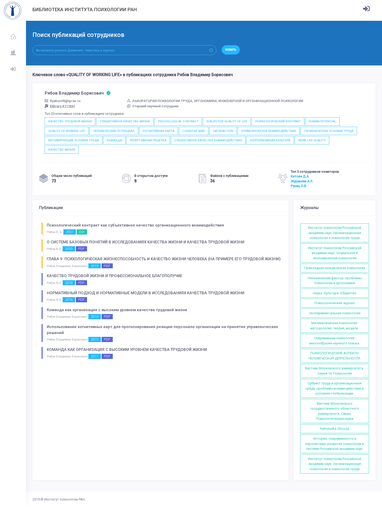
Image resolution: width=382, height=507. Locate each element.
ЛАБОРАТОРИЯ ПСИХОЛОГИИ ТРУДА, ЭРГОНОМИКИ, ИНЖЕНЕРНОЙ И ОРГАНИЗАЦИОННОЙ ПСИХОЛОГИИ (217, 101)
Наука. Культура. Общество (335, 293)
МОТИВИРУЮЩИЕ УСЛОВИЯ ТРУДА (73, 140)
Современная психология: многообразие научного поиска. (334, 340)
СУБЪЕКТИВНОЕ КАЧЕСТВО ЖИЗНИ (125, 121)
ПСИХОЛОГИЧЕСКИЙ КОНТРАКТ (278, 121)
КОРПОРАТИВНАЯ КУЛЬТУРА (270, 140)
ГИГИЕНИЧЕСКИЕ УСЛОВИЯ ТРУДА (328, 131)
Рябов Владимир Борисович (75, 93)
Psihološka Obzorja (334, 429)
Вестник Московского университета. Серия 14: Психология (334, 370)
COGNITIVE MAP (193, 131)
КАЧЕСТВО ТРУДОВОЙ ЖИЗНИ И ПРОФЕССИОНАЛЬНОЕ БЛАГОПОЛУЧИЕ (114, 275)
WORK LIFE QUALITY (312, 140)
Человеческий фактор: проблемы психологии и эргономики (334, 280)
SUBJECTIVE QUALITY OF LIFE (226, 121)
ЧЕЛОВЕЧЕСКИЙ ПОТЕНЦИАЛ (114, 131)
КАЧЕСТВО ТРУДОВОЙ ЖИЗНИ (70, 121)
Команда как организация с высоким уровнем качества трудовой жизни (117, 310)
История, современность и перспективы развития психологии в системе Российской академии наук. (334, 444)
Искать (230, 49)
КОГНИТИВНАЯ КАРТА (158, 131)
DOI (81, 232)
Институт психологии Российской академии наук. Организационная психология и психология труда (334, 233)
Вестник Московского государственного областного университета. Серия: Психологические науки (334, 411)
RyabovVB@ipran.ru (65, 101)
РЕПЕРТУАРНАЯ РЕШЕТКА (148, 140)
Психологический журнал (334, 303)
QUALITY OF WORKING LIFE (66, 131)
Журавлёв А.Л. (302, 181)
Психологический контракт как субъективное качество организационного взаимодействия (135, 225)
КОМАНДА (114, 140)
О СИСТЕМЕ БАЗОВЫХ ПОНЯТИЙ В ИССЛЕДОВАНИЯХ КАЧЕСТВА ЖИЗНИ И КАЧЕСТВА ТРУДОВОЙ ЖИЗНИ (145, 242)
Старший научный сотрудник (155, 106)
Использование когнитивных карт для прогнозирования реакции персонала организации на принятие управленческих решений (162, 329)
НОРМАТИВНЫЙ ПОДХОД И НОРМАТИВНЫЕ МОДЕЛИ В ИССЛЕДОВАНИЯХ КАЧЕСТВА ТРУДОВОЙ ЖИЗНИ (145, 293)
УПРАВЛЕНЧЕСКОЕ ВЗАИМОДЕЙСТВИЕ (268, 131)
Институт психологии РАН (64, 499)
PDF (81, 249)
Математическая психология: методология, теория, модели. (334, 325)
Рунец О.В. (299, 186)
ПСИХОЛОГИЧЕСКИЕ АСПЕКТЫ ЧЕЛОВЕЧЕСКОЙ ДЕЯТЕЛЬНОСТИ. (334, 355)
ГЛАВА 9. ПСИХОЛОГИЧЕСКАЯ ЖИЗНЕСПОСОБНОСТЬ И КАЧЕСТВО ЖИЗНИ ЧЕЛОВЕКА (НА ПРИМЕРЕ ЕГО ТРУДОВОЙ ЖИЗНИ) (164, 259)
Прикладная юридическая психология (334, 268)
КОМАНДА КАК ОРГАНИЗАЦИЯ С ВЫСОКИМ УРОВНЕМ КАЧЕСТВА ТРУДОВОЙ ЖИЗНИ (127, 349)
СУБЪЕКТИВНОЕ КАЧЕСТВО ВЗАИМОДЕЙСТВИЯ (208, 140)
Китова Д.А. (300, 176)
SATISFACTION (223, 131)
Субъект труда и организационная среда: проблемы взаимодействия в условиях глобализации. (334, 388)
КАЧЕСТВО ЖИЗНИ (61, 149)
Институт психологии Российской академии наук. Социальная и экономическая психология (334, 253)
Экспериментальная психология (334, 313)
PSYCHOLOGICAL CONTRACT (178, 121)
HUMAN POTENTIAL (322, 121)
